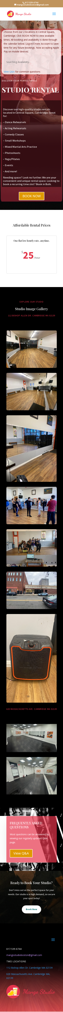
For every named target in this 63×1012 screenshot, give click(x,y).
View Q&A (9, 71)
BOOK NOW (32, 196)
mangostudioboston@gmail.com (24, 955)
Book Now (31, 909)
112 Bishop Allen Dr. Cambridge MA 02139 (29, 967)
